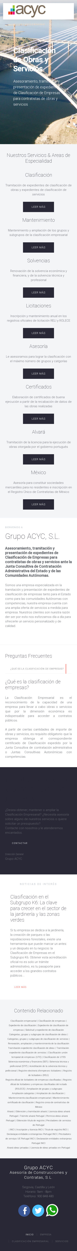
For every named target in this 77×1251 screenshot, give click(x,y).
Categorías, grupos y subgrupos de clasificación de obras (38, 1034)
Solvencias (38, 261)
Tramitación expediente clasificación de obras (31, 1048)
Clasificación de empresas (52, 1021)
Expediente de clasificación (22, 1025)
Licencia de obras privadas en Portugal (50, 1147)
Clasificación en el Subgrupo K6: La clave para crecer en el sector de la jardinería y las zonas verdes (38, 908)
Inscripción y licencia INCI (29, 1129)
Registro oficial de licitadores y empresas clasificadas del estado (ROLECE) (41, 1084)
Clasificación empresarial (23, 1021)
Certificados (39, 387)
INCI (12, 1129)
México (38, 472)
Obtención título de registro (30, 1120)
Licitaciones (38, 306)
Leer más (38, 206)
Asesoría (38, 346)
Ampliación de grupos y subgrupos (44, 1089)
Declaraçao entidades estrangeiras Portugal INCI (32, 1134)
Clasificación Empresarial (30, 1241)
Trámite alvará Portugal (32, 1116)
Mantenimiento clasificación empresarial (30, 1098)
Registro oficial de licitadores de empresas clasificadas (33, 1079)
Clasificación (38, 175)
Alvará (38, 432)
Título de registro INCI (56, 1129)
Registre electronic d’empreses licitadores (39, 1070)
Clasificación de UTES (54, 1057)
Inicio (30, 1234)
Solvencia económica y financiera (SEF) (28, 1061)
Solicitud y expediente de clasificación (45, 1030)
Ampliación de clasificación (50, 1093)
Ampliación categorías (23, 1093)
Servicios (61, 1241)
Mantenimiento (38, 220)
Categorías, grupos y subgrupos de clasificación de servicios (37, 1039)
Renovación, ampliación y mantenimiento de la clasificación (38, 1043)
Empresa (46, 1234)
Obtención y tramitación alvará (31, 1111)
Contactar (20, 843)
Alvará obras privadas (18, 1147)
